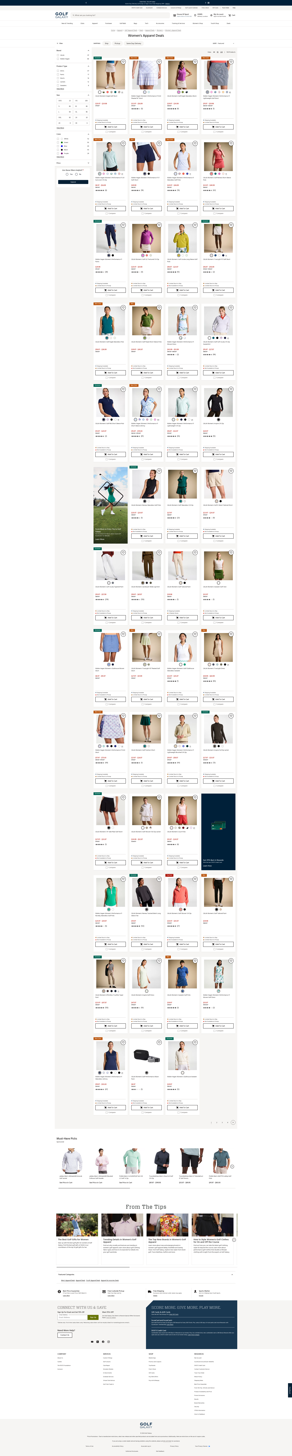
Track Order (225, 8)
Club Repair (106, 1366)
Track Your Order (199, 1373)
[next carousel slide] (205, 2)
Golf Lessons (107, 1362)
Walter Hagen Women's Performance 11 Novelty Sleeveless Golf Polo (108, 914)
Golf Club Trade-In (108, 1384)
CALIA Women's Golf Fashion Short (143, 750)
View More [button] (60, 89)
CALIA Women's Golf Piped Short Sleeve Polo (146, 342)
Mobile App (152, 1358)
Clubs (82, 23)
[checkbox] (111, 131)
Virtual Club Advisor (109, 1381)
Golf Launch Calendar (191, 8)
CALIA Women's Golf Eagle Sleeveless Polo (109, 342)
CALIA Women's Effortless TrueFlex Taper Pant (109, 996)
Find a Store (205, 8)
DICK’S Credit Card (137, 8)
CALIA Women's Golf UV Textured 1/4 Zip (145, 259)
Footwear (108, 23)
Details (155, 1296)
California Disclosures (132, 1451)
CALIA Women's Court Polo (176, 832)
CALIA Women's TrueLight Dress (214, 668)
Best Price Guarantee (200, 1384)
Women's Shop (198, 23)
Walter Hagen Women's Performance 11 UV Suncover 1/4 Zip (109, 179)
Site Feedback (160, 1451)
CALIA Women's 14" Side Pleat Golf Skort (109, 832)
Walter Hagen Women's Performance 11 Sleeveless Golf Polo (180, 179)
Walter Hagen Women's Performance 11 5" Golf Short (145, 179)
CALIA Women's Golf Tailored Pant (178, 587)
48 (214, 52)
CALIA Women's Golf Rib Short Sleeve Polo (109, 423)
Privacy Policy (174, 1446)
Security (196, 1407)
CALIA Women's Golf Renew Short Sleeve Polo (217, 179)
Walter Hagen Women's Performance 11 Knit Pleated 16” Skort (146, 97)
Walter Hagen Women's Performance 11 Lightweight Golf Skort (216, 97)
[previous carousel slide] (86, 2)
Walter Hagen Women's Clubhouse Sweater (182, 1077)
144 (221, 52)
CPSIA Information (199, 1411)
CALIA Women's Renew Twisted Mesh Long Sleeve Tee (146, 914)
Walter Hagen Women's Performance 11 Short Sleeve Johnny (144, 424)
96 (217, 52)
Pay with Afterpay (154, 1381)
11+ (158, 420)
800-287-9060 (167, 1441)
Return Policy (198, 1377)
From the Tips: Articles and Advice (204, 1388)
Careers (59, 1362)
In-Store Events (107, 1373)
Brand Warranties (199, 1403)
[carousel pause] (208, 2)
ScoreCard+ (149, 8)
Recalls (196, 1399)
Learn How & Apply (193, 1335)
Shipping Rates (198, 1381)
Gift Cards (215, 8)
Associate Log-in (146, 1446)
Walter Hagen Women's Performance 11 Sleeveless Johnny (108, 1078)
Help (234, 8)
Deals (228, 23)
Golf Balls (123, 23)
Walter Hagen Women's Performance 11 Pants (108, 260)
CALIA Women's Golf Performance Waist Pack (145, 1078)
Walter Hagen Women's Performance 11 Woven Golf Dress (216, 996)
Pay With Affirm (153, 1377)
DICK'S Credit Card (199, 1366)
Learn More (66, 1296)
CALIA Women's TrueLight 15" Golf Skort (216, 259)
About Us (60, 1358)
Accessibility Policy (117, 1446)
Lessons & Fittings (176, 8)
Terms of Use (89, 1446)
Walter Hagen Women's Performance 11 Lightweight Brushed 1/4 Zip (180, 751)
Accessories (160, 23)
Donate (201, 1296)
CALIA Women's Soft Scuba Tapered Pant (109, 587)
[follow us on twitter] (97, 1342)
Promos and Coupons (155, 1362)
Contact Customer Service (201, 1369)
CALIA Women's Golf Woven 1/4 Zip (179, 913)
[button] (106, 43)
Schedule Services (161, 8)
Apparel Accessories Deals (110, 1280)
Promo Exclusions (199, 1396)
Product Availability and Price (203, 1392)
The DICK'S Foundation (64, 1366)
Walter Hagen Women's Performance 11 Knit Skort (110, 751)
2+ (122, 92)
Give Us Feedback (199, 1414)
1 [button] (211, 1122)
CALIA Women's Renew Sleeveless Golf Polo (146, 505)
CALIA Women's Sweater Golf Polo (178, 995)
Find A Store (152, 1369)
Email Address (63, 1315)
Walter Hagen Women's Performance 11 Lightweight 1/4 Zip (180, 424)
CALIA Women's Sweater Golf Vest (214, 587)
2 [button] (216, 1122)
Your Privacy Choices (201, 1446)
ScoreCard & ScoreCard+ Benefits (204, 1362)
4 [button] (227, 1122)
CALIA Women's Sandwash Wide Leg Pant (145, 587)
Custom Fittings (107, 1358)
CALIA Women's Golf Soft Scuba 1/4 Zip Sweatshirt (216, 343)
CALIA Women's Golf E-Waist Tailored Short (218, 505)
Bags (135, 23)
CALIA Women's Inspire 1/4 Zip (213, 423)
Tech (146, 23)
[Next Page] (233, 1122)
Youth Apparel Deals (93, 1280)
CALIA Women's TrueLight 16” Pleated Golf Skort (145, 669)
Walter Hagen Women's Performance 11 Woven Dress (180, 343)
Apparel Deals (80, 1280)
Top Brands (152, 1366)
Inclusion (60, 1369)
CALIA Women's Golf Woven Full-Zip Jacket (146, 832)
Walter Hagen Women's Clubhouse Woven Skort (109, 669)
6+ (230, 92)
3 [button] (222, 1122)
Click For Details (111, 1318)
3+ (122, 174)
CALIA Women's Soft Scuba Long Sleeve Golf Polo (182, 260)
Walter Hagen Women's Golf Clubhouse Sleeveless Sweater (180, 669)
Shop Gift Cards (173, 1314)
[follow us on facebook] (103, 1342)
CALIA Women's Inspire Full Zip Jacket (216, 750)
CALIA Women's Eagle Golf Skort (106, 96)
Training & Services (178, 23)
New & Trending (67, 23)
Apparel (95, 23)
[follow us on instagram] (108, 1342)
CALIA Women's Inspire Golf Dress (142, 995)
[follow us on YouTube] (92, 1342)
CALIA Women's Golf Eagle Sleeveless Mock (182, 96)
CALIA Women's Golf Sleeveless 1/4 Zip (180, 505)
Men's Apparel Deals (68, 1280)
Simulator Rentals (108, 1369)
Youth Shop (215, 23)
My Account (197, 1358)
